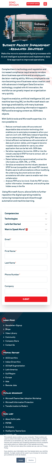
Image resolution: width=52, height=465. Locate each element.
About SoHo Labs (12, 419)
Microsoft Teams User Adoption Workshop (23, 398)
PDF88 (8, 423)
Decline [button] (31, 460)
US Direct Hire (11, 358)
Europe (8, 377)
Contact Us (10, 345)
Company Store (12, 341)
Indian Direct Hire (13, 362)
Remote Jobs (11, 385)
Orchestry (9, 427)
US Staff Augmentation (15, 366)
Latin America (11, 370)
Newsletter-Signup (13, 325)
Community (10, 337)
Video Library (11, 333)
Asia (7, 381)
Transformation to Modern (16, 406)
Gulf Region (10, 374)
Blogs (7, 329)
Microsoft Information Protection (19, 402)
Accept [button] (21, 460)
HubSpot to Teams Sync (15, 431)
